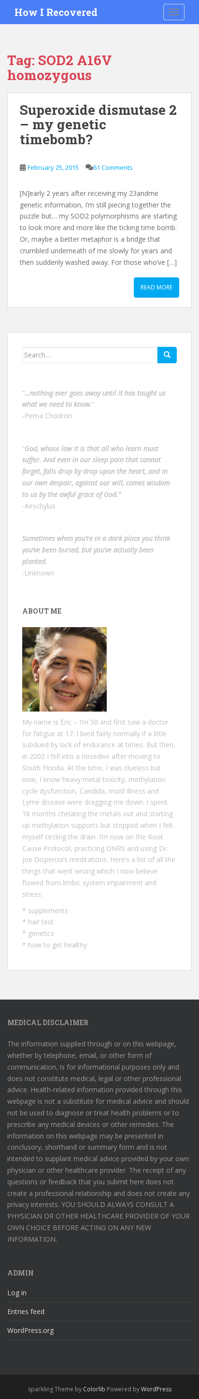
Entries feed (25, 1311)
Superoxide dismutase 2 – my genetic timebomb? (98, 125)
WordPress (156, 1389)
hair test (41, 921)
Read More (156, 287)
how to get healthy (57, 944)
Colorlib (94, 1389)
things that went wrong (58, 871)
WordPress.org (30, 1330)
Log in (17, 1292)
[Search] (167, 355)
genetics (41, 933)
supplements (48, 910)
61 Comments (113, 167)
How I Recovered (56, 12)
